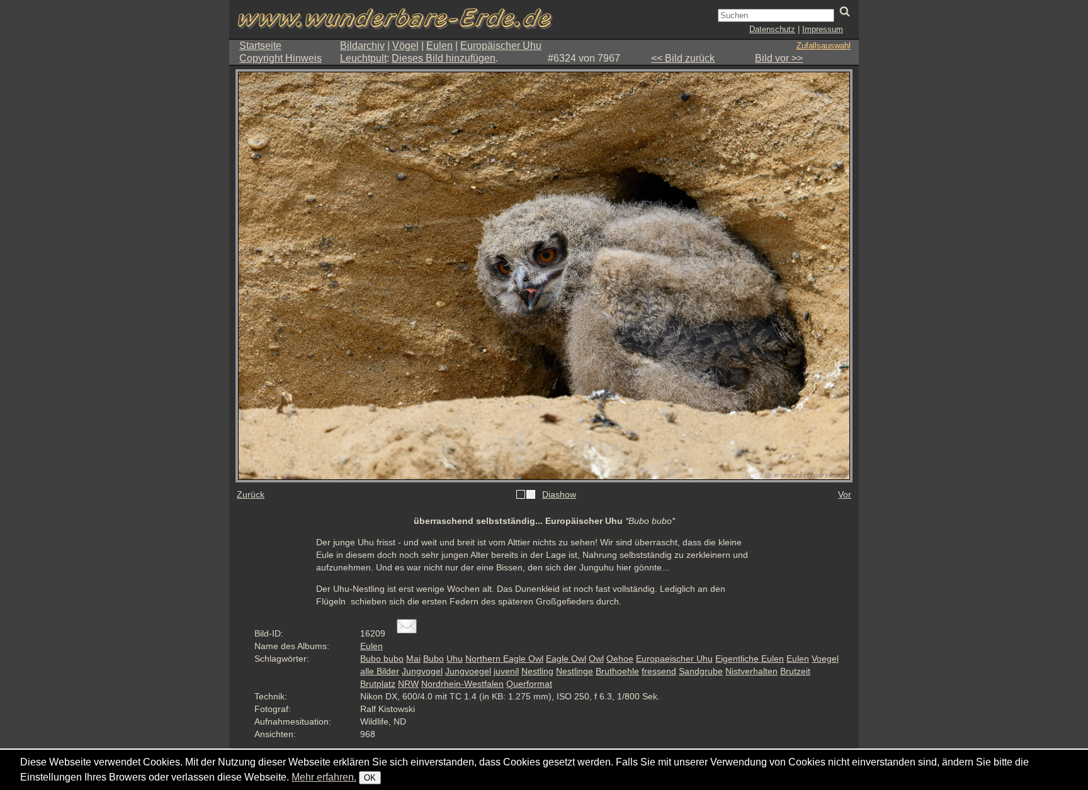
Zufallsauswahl (823, 45)
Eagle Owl (566, 659)
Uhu (454, 659)
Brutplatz (377, 684)
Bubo (433, 659)
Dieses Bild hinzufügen (444, 58)
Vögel (405, 45)
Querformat (529, 684)
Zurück (250, 494)
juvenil (506, 671)
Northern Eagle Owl (504, 659)
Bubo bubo (382, 659)
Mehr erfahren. (324, 777)
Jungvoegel (468, 671)
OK (370, 777)
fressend (659, 671)
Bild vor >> (779, 58)
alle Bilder (379, 671)
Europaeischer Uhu (674, 659)
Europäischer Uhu (500, 45)
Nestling (537, 671)
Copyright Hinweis (280, 58)
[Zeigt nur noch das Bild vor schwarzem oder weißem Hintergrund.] (526, 495)
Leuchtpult (363, 58)
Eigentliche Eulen (749, 659)
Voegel (825, 659)
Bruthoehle (617, 671)
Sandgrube (701, 671)
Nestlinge (574, 671)
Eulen (439, 45)
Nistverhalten (751, 671)
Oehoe (619, 659)
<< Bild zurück (683, 58)
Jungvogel (422, 671)
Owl (596, 659)
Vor (844, 494)
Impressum (822, 29)
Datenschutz (772, 29)
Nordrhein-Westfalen (462, 684)
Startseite (260, 45)
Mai (413, 659)
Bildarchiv (362, 45)
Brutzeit (795, 671)
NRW (408, 684)
